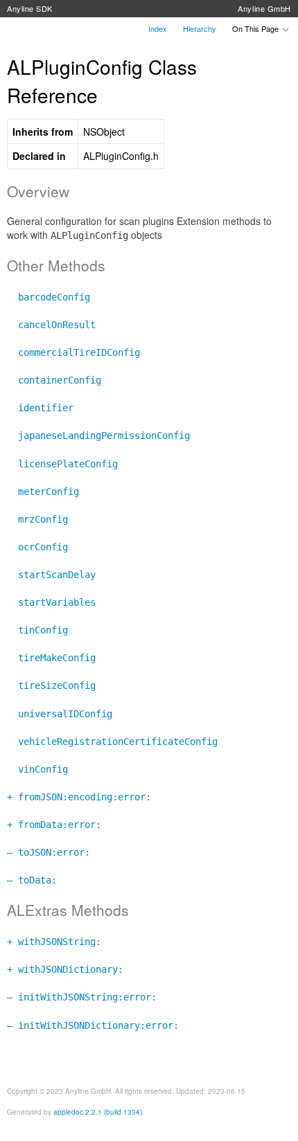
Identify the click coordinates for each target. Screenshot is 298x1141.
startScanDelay (51, 574)
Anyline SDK (30, 8)
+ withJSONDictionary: (65, 969)
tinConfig (37, 630)
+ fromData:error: (54, 824)
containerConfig (54, 380)
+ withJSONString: (54, 941)
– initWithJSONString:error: (82, 997)
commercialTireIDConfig (73, 352)
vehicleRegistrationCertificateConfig (112, 741)
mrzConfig (37, 519)
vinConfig (37, 769)
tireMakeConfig (51, 657)
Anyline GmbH (264, 8)
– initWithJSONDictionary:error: (93, 1025)
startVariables (51, 602)
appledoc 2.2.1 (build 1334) (97, 1112)
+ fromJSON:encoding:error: (79, 796)
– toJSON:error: (48, 852)
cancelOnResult (51, 324)
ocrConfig (37, 546)
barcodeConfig (48, 297)
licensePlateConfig (62, 463)
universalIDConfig (59, 713)
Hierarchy (199, 28)
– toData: (32, 880)
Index (157, 28)
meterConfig (43, 491)
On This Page (256, 28)
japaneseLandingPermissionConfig (98, 435)
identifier (40, 407)
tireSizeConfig (51, 685)
